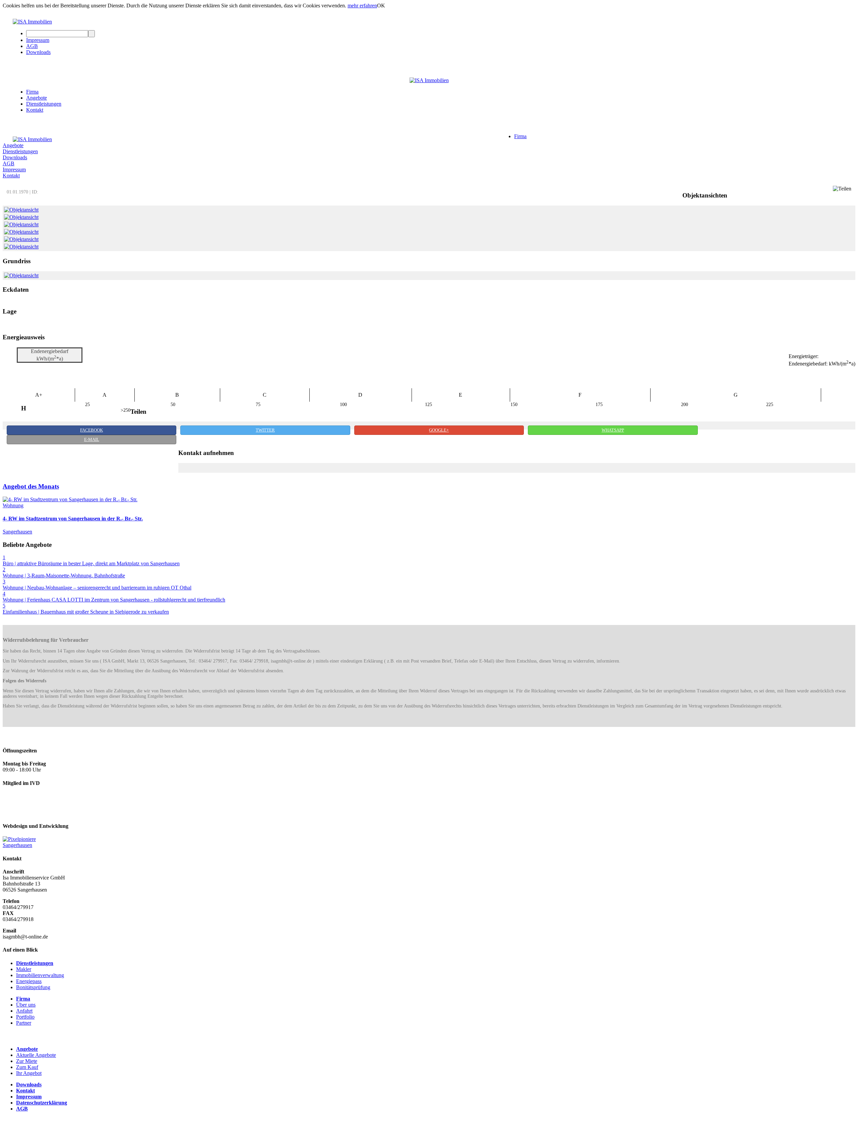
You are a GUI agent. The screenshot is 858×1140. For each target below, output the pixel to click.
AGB (32, 46)
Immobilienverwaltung (40, 975)
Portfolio (25, 1017)
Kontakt (34, 110)
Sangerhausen (17, 845)
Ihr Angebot (29, 1073)
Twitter (265, 430)
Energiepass (29, 981)
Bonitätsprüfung (33, 987)
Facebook (91, 430)
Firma (32, 92)
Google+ (439, 430)
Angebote (36, 98)
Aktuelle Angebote (36, 1055)
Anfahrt (24, 1011)
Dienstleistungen (43, 104)
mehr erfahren (362, 5)
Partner (23, 1023)
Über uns (26, 1005)
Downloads (38, 52)
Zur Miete (26, 1061)
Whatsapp (613, 430)
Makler (23, 969)
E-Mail (91, 439)
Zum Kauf (27, 1067)
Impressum (37, 40)
